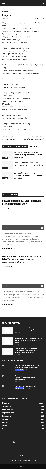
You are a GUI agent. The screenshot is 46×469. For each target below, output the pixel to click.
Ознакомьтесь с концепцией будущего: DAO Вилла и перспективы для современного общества (22, 259)
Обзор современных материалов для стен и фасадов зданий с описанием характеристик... (29, 377)
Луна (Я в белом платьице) (34, 139)
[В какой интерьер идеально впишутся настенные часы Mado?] (23, 218)
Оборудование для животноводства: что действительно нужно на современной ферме (28, 340)
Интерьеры (6, 208)
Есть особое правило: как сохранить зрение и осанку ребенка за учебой (29, 175)
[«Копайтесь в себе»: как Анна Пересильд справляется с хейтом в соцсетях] (7, 155)
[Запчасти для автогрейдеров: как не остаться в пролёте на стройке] (7, 330)
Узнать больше (7, 248)
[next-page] (7, 183)
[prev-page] (3, 183)
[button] (3, 3)
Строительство (19, 388)
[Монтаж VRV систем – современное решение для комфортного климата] (7, 368)
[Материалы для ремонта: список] (7, 389)
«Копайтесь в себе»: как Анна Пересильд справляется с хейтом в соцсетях (28, 154)
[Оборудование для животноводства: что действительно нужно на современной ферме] (7, 341)
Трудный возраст (8, 139)
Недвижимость (8, 266)
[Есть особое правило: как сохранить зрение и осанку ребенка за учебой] (7, 175)
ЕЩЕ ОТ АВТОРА (35, 147)
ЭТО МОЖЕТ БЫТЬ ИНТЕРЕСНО (15, 147)
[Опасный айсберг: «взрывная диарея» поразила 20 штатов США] (7, 165)
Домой (4, 8)
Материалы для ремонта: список (26, 386)
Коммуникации (19, 369)
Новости (11, 8)
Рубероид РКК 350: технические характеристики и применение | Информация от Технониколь (26, 350)
